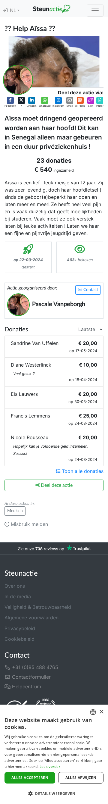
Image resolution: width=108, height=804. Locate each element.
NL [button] (13, 10)
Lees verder (50, 766)
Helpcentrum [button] (25, 687)
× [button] (101, 712)
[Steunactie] (51, 8)
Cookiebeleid (19, 639)
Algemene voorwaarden (31, 618)
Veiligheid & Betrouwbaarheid (37, 607)
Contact (90, 290)
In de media (17, 596)
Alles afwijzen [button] (81, 777)
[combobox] (93, 712)
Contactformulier (30, 677)
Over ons (14, 586)
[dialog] (54, 754)
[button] (10, 102)
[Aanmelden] (5, 11)
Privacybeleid (19, 628)
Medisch (15, 511)
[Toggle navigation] (95, 11)
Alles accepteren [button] (29, 777)
